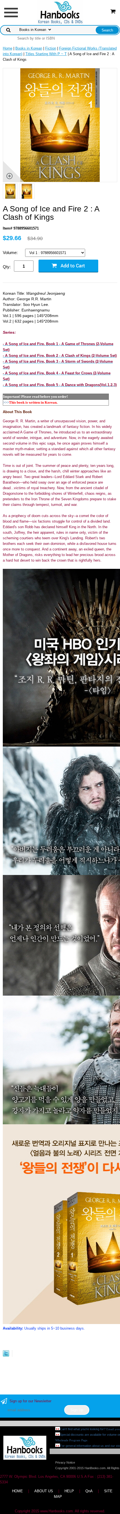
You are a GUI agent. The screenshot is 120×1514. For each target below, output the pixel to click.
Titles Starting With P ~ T (46, 54)
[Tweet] (6, 1355)
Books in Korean (28, 48)
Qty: (7, 266)
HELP (69, 1491)
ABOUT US (43, 1491)
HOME (17, 1491)
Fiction (50, 48)
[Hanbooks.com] (60, 12)
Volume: (11, 252)
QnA (89, 1491)
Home (7, 48)
